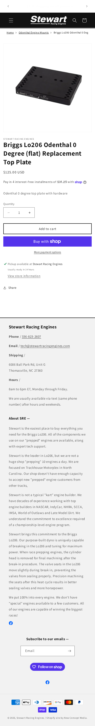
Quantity (8, 204)
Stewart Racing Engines (30, 717)
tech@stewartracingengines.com (45, 346)
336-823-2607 (31, 336)
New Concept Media (75, 717)
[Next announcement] (87, 6)
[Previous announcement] (8, 6)
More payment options (47, 252)
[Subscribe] (69, 651)
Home (10, 32)
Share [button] (12, 288)
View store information (24, 276)
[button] (11, 20)
